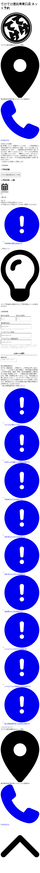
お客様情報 (4, 311)
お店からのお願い (7, 144)
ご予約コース (5, 248)
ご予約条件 (4, 165)
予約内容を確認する (6, 727)
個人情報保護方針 (7, 366)
